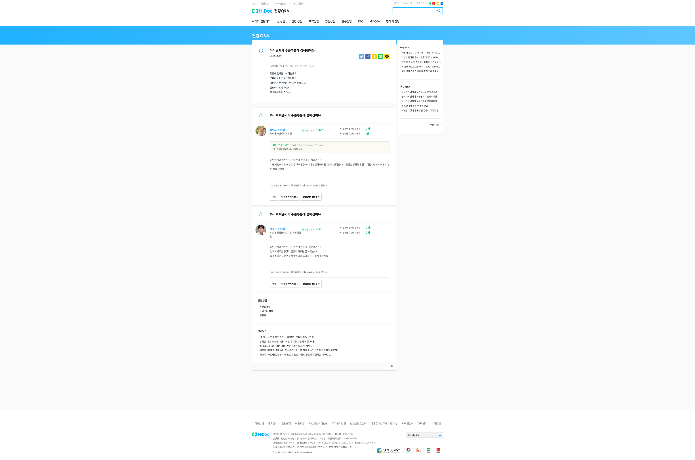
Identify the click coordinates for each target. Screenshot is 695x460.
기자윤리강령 (339, 423)
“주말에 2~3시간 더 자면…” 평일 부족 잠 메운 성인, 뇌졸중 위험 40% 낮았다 (421, 52)
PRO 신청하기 (299, 3)
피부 (296, 65)
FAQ (360, 21)
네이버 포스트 (430, 3)
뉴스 (254, 3)
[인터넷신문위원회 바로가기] (390, 452)
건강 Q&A (265, 3)
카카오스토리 (374, 56)
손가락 (288, 65)
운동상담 (347, 21)
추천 (274, 197)
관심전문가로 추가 (311, 197)
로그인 (397, 3)
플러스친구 (438, 3)
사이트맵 (436, 423)
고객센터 (422, 423)
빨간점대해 (265, 306)
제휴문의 (272, 423)
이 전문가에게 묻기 (289, 197)
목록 (390, 366)
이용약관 (300, 423)
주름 (311, 65)
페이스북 (442, 3)
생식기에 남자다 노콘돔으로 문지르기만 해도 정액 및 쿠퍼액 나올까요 (421, 92)
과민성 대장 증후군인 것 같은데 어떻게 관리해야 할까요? (421, 110)
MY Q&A (375, 21)
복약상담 (314, 21)
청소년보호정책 (358, 423)
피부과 (304, 65)
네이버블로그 (380, 56)
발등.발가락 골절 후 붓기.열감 (414, 105)
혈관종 (263, 315)
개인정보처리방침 (318, 423)
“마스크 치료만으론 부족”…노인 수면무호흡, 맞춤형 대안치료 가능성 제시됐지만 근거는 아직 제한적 (421, 66)
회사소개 (259, 423)
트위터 (361, 56)
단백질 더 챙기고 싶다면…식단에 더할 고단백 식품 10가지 (288, 341)
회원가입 (420, 3)
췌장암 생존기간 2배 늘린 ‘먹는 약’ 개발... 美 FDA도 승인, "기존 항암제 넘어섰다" (299, 350)
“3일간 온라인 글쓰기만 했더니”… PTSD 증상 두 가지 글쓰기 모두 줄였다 (421, 57)
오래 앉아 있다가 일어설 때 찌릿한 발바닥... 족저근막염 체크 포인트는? (421, 71)
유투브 (433, 3)
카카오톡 (386, 56)
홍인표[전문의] (277, 129)
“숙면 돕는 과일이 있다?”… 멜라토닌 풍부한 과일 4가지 (287, 337)
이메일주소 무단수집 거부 (384, 423)
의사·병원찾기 (281, 3)
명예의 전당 (393, 21)
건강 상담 (297, 21)
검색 (439, 11)
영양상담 (330, 21)
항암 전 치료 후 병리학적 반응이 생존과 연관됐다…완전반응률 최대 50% (421, 62)
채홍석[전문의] (277, 228)
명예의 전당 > (435, 125)
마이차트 (408, 3)
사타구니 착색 (266, 311)
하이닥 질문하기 (261, 21)
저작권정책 (408, 423)
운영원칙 (286, 423)
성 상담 (281, 21)
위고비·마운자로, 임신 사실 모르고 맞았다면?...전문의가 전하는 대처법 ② (295, 354)
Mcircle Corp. (290, 452)
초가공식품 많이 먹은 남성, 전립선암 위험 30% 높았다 (286, 346)
